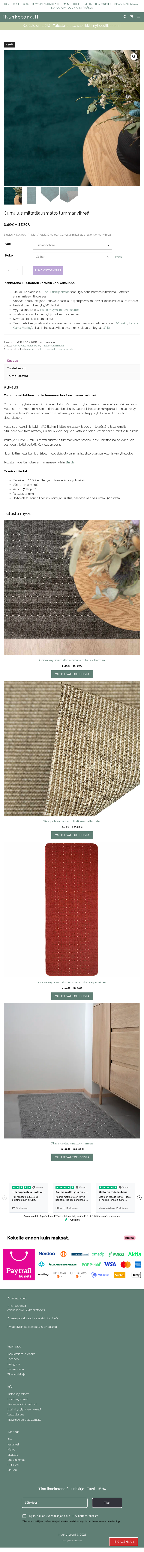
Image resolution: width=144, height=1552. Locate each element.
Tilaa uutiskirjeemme (56, 292)
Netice (78, 1540)
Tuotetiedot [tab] (16, 368)
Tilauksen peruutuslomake (24, 1419)
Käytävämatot (48, 234)
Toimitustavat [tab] (17, 376)
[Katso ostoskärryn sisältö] (131, 17)
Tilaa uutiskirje (16, 1374)
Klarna (17, 328)
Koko (9, 255)
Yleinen (12, 1470)
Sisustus (13, 1454)
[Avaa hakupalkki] (125, 17)
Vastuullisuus (16, 1414)
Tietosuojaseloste (18, 1394)
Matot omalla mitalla (52, 345)
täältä (106, 328)
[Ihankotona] (20, 17)
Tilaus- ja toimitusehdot (22, 1404)
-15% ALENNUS (123, 1541)
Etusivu (8, 234)
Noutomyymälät (18, 1399)
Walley (27, 328)
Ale (14, 345)
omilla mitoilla (66, 349)
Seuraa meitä (16, 1369)
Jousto (133, 323)
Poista (118, 257)
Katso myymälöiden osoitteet (60, 310)
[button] (133, 56)
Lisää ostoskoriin (48, 270)
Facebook (14, 1359)
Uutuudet (13, 1465)
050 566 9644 (17, 1306)
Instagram (14, 1364)
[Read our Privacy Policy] (119, 1522)
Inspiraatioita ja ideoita (21, 1354)
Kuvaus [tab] (12, 360)
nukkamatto (50, 349)
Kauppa (21, 234)
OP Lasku (121, 323)
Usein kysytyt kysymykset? (24, 1409)
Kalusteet (13, 1444)
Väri (8, 244)
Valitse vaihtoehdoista (72, 674)
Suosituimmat (16, 1459)
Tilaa (107, 1503)
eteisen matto (34, 349)
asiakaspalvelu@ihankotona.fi (26, 1310)
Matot (32, 234)
